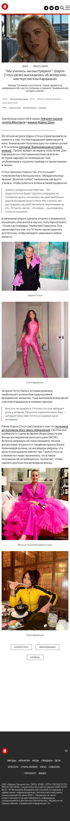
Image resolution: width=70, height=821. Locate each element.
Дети (58, 760)
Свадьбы (46, 760)
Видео (42, 773)
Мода (35, 760)
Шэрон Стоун (15, 107)
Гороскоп (30, 773)
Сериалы (42, 107)
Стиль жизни (29, 766)
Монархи (24, 760)
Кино (43, 766)
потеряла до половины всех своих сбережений (35, 428)
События (54, 766)
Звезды (11, 760)
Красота (13, 766)
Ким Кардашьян (29, 107)
